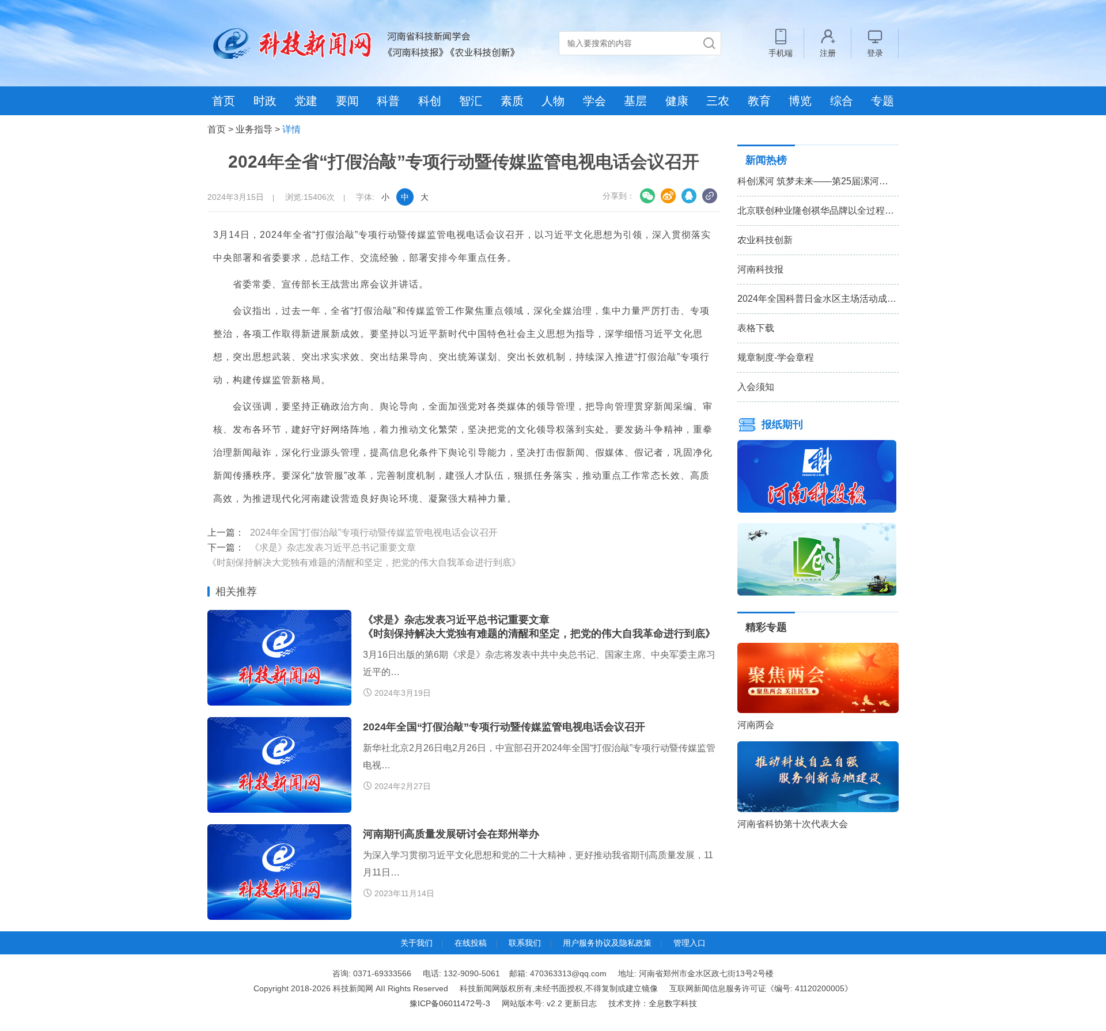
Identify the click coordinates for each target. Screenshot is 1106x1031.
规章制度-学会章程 (775, 357)
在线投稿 (470, 942)
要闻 (347, 100)
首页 (223, 100)
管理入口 (689, 942)
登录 (875, 53)
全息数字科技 (673, 1003)
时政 (264, 100)
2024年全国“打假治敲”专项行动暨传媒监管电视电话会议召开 (374, 532)
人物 (553, 100)
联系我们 (525, 942)
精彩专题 (766, 627)
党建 (305, 100)
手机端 (780, 53)
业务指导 (254, 129)
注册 (828, 53)
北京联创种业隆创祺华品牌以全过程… (815, 210)
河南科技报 (760, 269)
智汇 (470, 100)
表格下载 (755, 328)
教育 (759, 100)
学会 (594, 100)
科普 (388, 100)
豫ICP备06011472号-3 (450, 1003)
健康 (676, 100)
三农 (717, 100)
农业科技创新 (765, 240)
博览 (800, 100)
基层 (635, 100)
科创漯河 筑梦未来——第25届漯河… (812, 181)
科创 (429, 100)
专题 (882, 100)
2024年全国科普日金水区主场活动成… (816, 299)
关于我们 (416, 942)
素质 (512, 100)
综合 (841, 100)
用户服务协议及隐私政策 (607, 942)
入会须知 (755, 387)
